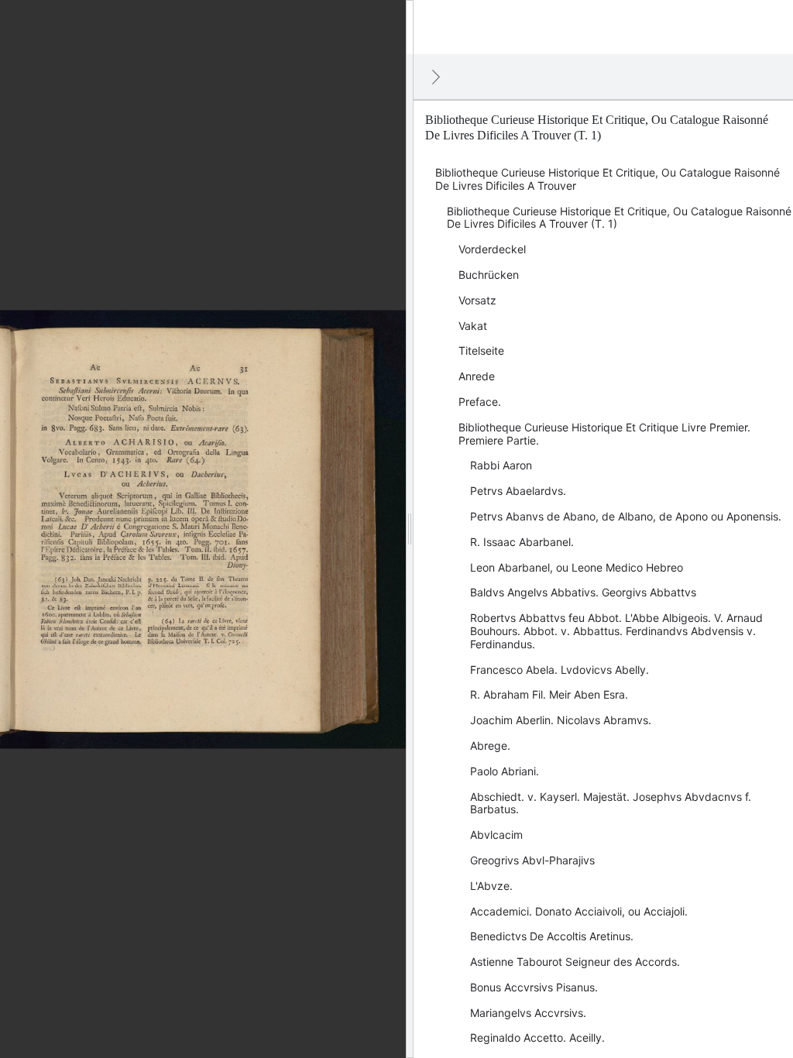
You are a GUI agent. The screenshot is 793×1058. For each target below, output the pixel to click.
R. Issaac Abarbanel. (522, 541)
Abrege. (490, 745)
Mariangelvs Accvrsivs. (528, 1012)
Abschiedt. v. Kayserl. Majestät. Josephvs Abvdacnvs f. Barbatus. (610, 803)
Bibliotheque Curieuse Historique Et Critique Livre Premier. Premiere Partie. (604, 434)
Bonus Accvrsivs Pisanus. (534, 987)
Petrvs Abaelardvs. (518, 490)
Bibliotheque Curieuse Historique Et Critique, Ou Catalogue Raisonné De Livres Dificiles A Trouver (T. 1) (619, 217)
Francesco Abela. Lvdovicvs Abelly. (559, 669)
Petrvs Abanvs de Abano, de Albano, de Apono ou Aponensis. (625, 516)
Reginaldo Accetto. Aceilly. (537, 1037)
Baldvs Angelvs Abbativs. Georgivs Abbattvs (583, 592)
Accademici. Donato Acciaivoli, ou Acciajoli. (579, 911)
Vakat (472, 325)
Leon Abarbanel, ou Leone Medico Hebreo (576, 567)
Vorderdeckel (492, 249)
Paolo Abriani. (504, 771)
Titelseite (481, 350)
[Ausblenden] (436, 77)
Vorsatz (477, 300)
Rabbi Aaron (501, 465)
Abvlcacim (496, 834)
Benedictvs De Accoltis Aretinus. (551, 936)
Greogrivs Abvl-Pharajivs (532, 860)
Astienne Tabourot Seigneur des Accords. (575, 961)
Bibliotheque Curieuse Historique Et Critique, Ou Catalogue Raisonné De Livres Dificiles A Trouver (607, 179)
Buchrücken (488, 274)
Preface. (479, 401)
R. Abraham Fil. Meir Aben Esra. (549, 694)
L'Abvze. (491, 885)
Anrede (476, 376)
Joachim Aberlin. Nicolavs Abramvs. (560, 720)
